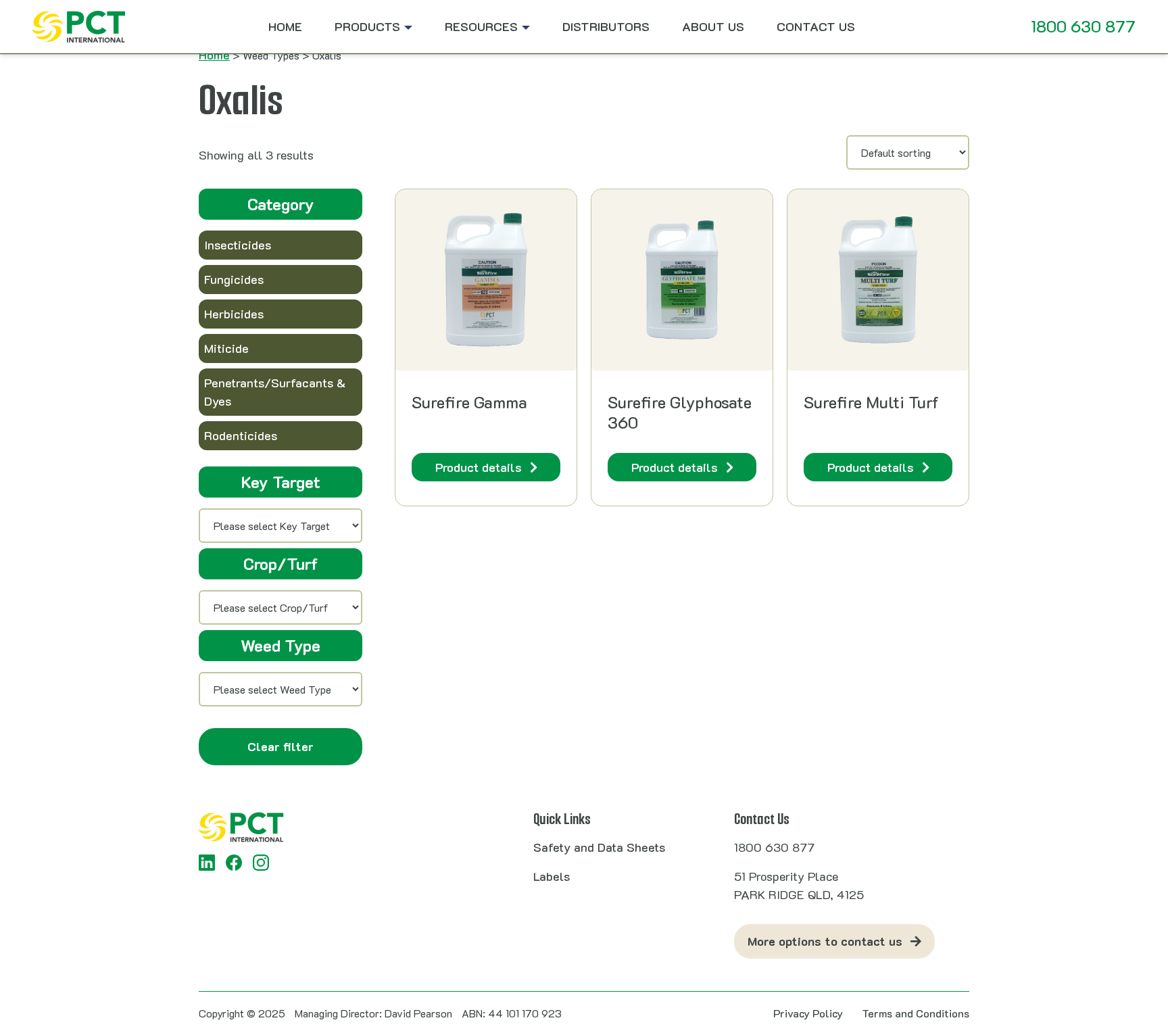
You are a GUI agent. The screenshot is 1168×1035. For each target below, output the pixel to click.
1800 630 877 (1083, 26)
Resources (481, 26)
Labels (551, 876)
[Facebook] (234, 863)
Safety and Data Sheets (599, 847)
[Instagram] (261, 863)
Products (367, 26)
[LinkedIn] (207, 863)
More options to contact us (825, 941)
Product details (478, 467)
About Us (713, 26)
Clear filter (280, 746)
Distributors (606, 26)
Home (285, 26)
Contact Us (816, 26)
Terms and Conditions (915, 1013)
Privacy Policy (808, 1013)
